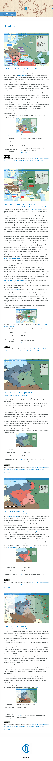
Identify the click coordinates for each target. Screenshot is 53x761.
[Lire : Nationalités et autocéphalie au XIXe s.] (26, 49)
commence (36, 687)
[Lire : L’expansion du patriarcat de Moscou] (26, 185)
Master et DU (27, 71)
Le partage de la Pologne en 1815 (19, 393)
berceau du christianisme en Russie (12, 258)
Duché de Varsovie (9, 398)
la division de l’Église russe (34, 209)
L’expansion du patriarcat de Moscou (21, 204)
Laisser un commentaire (9, 71)
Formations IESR (19, 71)
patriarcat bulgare (22, 75)
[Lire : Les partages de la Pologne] (26, 607)
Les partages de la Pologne (16, 626)
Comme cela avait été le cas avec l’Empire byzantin (15, 280)
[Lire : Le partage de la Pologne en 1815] (26, 374)
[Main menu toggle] (26, 8)
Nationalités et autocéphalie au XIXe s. (21, 68)
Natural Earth (24, 152)
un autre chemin (31, 547)
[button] (52, 8)
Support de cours (34, 71)
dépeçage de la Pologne (14, 289)
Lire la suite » (7, 163)
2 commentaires (7, 395)
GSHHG (23, 148)
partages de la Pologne (13, 516)
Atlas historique (15, 395)
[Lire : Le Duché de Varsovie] (26, 493)
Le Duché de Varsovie (14, 511)
